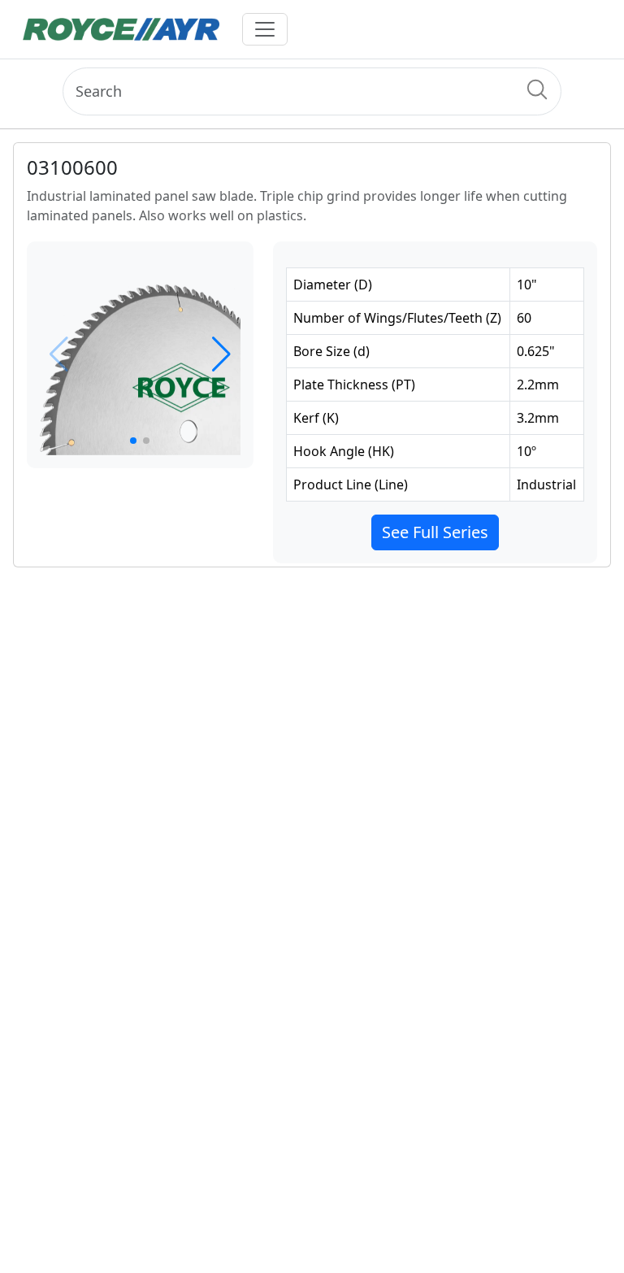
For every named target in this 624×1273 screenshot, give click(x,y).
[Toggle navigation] (265, 29)
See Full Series (435, 532)
